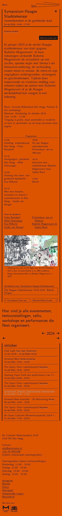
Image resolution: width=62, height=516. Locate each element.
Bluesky (6, 483)
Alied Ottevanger (13, 220)
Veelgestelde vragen (13, 493)
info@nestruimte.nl (12, 448)
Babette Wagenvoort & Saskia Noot (44, 225)
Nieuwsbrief (8, 496)
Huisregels (7, 490)
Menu (4, 4)
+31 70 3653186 (11, 451)
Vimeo (5, 487)
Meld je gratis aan (48, 37)
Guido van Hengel (13, 227)
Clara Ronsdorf (12, 217)
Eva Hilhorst (10, 224)
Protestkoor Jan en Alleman (42, 219)
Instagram (7, 480)
